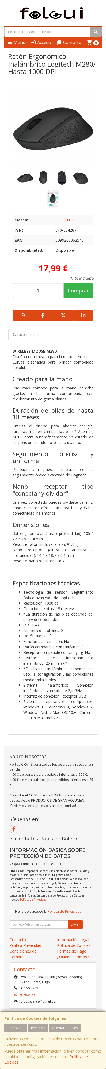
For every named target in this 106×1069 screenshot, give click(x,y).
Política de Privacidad (33, 899)
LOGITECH (64, 219)
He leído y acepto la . (48, 911)
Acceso (43, 42)
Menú (19, 42)
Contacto (72, 42)
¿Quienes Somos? (73, 956)
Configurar (15, 1028)
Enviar (75, 924)
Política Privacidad (25, 945)
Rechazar (38, 1028)
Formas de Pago (71, 951)
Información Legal (73, 939)
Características (26, 334)
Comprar (78, 290)
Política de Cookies (74, 945)
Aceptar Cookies (65, 1028)
